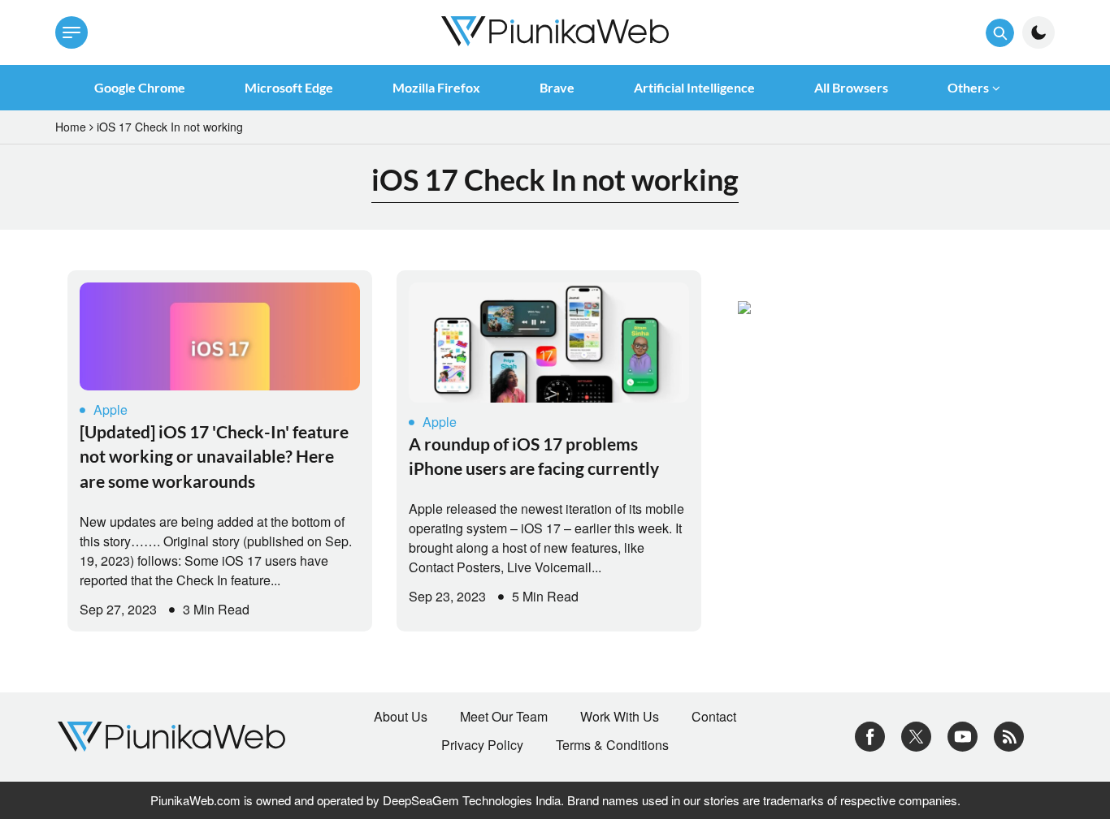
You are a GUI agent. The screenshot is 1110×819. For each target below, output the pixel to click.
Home (70, 127)
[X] (916, 735)
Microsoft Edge (289, 87)
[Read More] (220, 336)
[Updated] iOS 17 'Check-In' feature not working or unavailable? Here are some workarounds (214, 456)
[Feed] (1009, 735)
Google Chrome (139, 87)
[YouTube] (962, 735)
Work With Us (619, 717)
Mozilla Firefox (436, 87)
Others (968, 87)
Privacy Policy (482, 745)
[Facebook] (870, 735)
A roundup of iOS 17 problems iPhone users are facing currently (534, 455)
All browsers (851, 87)
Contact (714, 717)
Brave (557, 87)
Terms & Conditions (612, 745)
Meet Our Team (504, 717)
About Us (400, 717)
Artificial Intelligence (694, 87)
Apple (110, 409)
